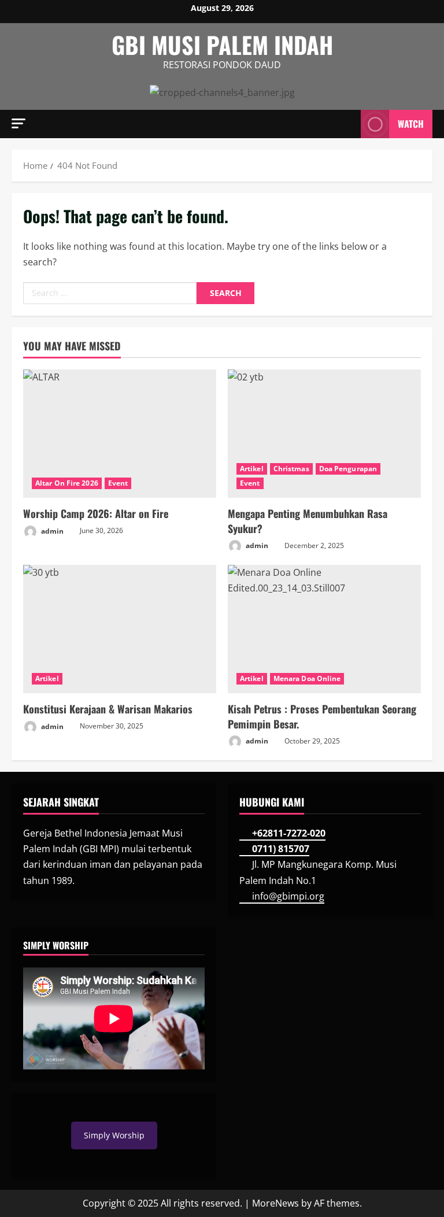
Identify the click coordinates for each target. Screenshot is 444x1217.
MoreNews (275, 1203)
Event (118, 483)
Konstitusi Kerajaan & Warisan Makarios (108, 708)
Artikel (252, 469)
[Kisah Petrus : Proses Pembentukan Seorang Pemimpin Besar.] (324, 629)
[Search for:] (110, 293)
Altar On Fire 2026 (66, 483)
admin (51, 530)
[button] (18, 123)
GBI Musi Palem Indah (222, 44)
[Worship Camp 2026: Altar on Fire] (119, 433)
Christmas (291, 469)
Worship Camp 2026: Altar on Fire (95, 513)
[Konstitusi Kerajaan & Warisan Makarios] (119, 629)
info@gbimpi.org (288, 896)
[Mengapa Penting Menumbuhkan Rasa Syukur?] (324, 433)
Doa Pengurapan (348, 469)
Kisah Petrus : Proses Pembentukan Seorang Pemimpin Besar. (322, 716)
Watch (411, 123)
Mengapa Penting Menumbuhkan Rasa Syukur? (307, 520)
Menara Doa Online (307, 678)
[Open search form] (348, 124)
